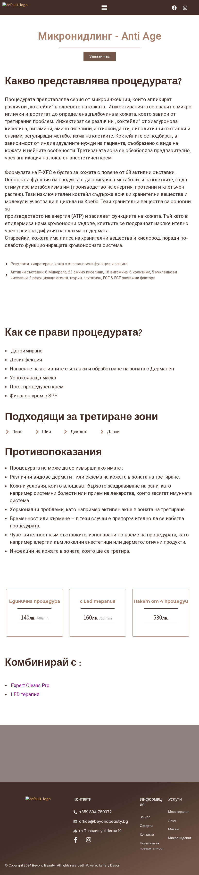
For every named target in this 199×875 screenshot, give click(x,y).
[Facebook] (174, 8)
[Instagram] (185, 8)
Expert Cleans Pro (30, 685)
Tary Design (111, 865)
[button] (104, 7)
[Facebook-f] (76, 840)
